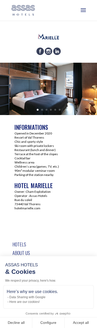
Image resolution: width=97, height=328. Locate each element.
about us (21, 252)
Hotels (19, 244)
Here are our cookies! (24, 302)
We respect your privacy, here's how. (30, 280)
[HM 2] (48, 113)
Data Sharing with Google (27, 297)
